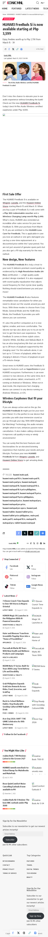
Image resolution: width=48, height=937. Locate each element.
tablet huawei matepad (25, 523)
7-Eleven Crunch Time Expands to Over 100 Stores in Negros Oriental (16, 604)
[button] (5, 3)
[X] (34, 543)
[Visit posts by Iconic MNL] (5, 543)
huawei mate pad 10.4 (12, 478)
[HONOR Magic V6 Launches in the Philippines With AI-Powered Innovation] (38, 619)
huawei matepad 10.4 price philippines (19, 489)
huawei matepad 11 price (30, 493)
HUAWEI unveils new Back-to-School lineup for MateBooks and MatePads (16, 770)
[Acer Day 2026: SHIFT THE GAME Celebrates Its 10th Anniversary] (38, 722)
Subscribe (10, 839)
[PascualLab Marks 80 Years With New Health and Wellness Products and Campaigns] (38, 652)
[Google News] (34, 586)
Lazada (31, 456)
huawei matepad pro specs (14, 508)
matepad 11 (31, 519)
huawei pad (32, 508)
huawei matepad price (12, 500)
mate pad (34, 515)
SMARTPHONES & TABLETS (12, 625)
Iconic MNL (15, 3)
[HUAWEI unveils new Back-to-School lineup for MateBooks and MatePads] (38, 770)
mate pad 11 (8, 519)
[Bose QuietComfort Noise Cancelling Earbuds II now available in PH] (38, 786)
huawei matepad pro (32, 500)
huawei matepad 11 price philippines (18, 497)
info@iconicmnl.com (32, 551)
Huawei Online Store (13, 460)
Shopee (23, 456)
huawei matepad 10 (11, 486)
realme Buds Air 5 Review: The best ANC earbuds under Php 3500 (16, 803)
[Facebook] (31, 543)
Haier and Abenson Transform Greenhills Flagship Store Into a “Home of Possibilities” (16, 636)
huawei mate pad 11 (31, 478)
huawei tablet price (24, 512)
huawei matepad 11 (11, 493)
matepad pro (8, 523)
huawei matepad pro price (14, 504)
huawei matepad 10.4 (29, 486)
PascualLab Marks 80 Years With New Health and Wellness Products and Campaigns (16, 651)
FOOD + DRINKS (8, 713)
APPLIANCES (7, 643)
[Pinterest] (41, 543)
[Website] (28, 543)
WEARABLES (11, 14)
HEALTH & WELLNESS (10, 657)
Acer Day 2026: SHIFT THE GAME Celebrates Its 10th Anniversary (14, 721)
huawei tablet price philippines (16, 515)
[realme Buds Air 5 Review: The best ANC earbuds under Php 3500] (38, 802)
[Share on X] (13, 49)
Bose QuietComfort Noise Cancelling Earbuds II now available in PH (14, 786)
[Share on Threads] (24, 933)
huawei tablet (9, 512)
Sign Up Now (35, 916)
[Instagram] (37, 543)
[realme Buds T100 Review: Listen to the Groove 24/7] (38, 758)
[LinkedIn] (44, 543)
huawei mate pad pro (12, 482)
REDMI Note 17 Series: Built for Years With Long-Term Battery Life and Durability (16, 669)
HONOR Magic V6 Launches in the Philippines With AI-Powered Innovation (15, 618)
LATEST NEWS (8, 610)
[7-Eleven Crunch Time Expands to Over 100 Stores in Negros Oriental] (38, 604)
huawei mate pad (20, 475)
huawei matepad (29, 482)
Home (4, 14)
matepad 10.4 (19, 519)
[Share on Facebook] (9, 49)
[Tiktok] (13, 586)
